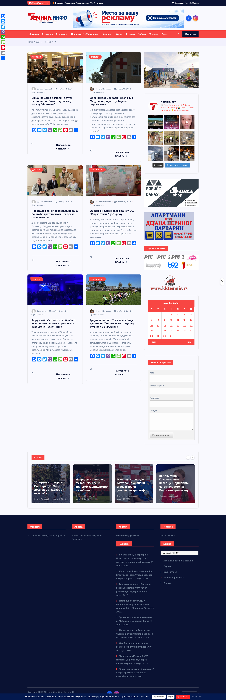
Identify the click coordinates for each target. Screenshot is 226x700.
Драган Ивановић (44, 89)
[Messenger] (3, 21)
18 (55, 42)
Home (30, 42)
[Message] (3, 42)
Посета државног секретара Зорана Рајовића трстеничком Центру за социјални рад (55, 214)
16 (165, 325)
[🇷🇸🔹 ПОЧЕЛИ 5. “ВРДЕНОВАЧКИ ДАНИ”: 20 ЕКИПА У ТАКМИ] (155, 138)
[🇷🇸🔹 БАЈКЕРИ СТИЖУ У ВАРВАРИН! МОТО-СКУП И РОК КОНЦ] (155, 122)
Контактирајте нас (161, 435)
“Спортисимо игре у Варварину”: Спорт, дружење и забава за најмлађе (135, 673)
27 (191, 330)
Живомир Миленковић (44, 496)
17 (171, 325)
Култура (130, 34)
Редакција (41, 311)
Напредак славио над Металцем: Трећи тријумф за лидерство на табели (50, 485)
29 (158, 336)
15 (158, 325)
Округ (119, 34)
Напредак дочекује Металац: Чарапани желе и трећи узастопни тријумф (89, 485)
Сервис (167, 566)
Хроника (153, 34)
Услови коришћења (173, 577)
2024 (38, 42)
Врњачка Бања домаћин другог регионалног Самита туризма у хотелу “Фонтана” (52, 101)
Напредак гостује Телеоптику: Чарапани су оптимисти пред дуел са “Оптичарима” (134, 634)
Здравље (107, 34)
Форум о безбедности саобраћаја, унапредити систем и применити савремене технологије (54, 323)
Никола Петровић (103, 89)
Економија (61, 34)
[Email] (3, 52)
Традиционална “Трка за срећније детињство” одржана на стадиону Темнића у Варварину (112, 323)
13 (191, 320)
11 (178, 320)
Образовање (92, 34)
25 (178, 330)
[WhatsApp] (3, 37)
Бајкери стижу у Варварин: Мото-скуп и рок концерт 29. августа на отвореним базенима (133, 558)
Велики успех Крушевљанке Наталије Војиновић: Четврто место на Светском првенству (132, 483)
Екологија (47, 34)
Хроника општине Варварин (178, 561)
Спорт (165, 34)
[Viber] (3, 31)
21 (152, 330)
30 (164, 336)
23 (164, 330)
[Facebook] (3, 16)
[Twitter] (3, 26)
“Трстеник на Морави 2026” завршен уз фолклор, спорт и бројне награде (132, 660)
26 (184, 330)
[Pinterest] (3, 47)
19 (184, 325)
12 (184, 320)
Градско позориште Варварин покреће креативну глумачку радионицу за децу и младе (133, 588)
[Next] (192, 457)
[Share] (3, 58)
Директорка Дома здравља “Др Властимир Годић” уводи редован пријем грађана (134, 575)
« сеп (153, 342)
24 (171, 330)
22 (158, 330)
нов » (190, 342)
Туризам (36, 57)
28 (151, 336)
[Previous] (188, 457)
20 (191, 325)
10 (171, 320)
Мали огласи (170, 572)
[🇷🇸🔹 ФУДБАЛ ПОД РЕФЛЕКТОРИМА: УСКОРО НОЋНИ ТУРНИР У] (171, 122)
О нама (167, 583)
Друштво (34, 34)
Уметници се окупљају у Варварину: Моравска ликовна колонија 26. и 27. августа (132, 604)
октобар (47, 42)
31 (171, 336)
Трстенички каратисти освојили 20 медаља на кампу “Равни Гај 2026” (175, 488)
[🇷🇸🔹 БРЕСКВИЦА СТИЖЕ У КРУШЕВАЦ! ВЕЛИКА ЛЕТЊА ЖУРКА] (187, 122)
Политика (76, 34)
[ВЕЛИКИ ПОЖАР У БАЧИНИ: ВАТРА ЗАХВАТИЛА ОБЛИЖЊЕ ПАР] (155, 153)
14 (151, 325)
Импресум (190, 34)
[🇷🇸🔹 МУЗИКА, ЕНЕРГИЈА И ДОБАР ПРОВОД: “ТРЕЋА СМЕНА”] (171, 153)
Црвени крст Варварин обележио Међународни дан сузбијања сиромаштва (111, 101)
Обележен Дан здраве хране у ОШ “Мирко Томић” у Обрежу (112, 212)
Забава (142, 34)
